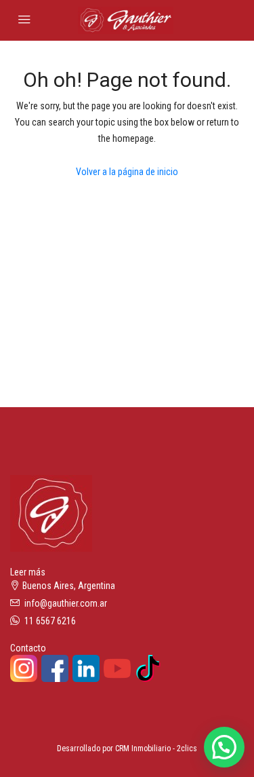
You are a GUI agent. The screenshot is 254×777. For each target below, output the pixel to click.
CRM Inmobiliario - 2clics (156, 748)
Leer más (27, 572)
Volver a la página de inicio (127, 171)
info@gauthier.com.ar (65, 603)
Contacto (28, 648)
